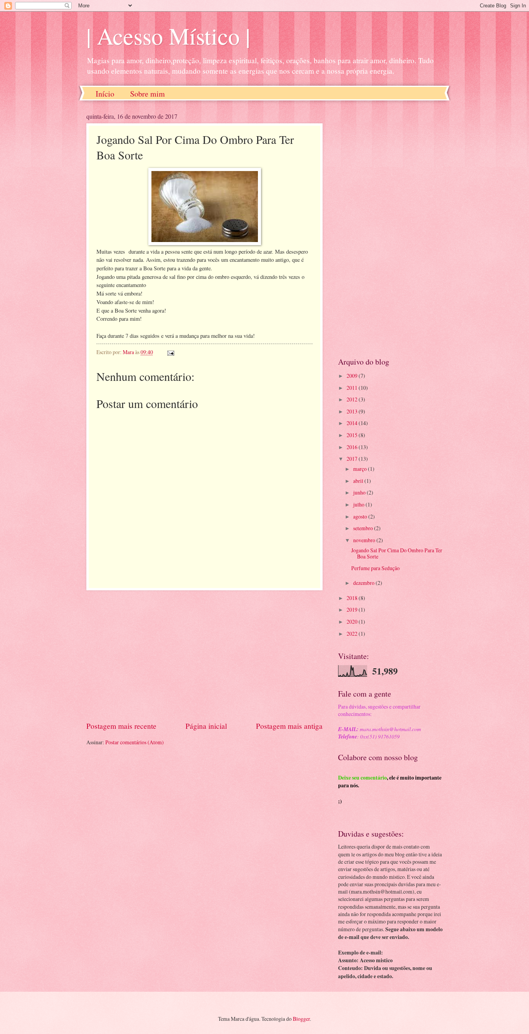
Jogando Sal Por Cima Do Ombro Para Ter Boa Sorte (396, 553)
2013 (353, 411)
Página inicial (206, 726)
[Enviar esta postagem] (170, 352)
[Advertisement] (204, 655)
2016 (353, 447)
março (360, 468)
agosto (360, 516)
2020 (353, 621)
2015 (353, 435)
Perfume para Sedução (375, 568)
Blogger (301, 1018)
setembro (363, 528)
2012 (353, 399)
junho (360, 492)
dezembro (364, 582)
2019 (353, 609)
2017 (353, 458)
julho (359, 504)
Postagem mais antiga (289, 726)
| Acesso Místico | (168, 35)
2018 (353, 598)
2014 (353, 423)
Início (105, 93)
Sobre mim (147, 93)
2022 (353, 633)
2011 (353, 387)
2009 (353, 375)
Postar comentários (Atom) (134, 742)
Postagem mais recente (121, 726)
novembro (364, 540)
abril (358, 480)
